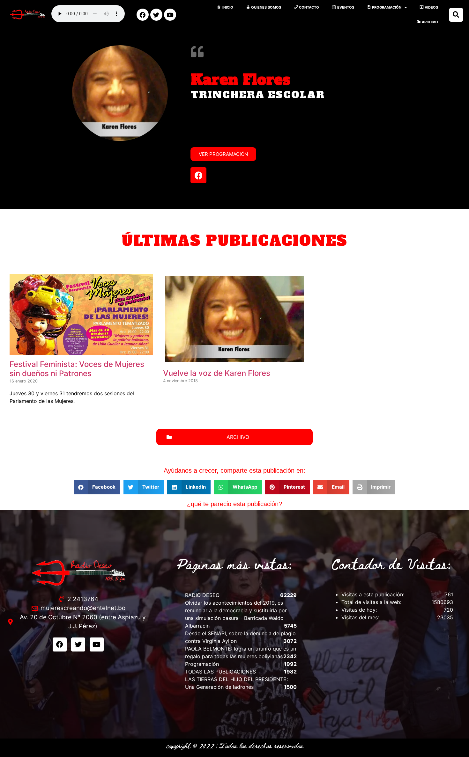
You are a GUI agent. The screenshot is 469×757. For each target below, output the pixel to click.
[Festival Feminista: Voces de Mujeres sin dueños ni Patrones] (81, 351)
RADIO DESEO (202, 595)
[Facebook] (143, 15)
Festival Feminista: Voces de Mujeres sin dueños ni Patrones (77, 369)
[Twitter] (156, 15)
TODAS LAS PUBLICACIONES (220, 671)
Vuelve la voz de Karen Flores (216, 373)
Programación (202, 664)
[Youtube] (170, 15)
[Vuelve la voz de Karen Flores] (234, 360)
